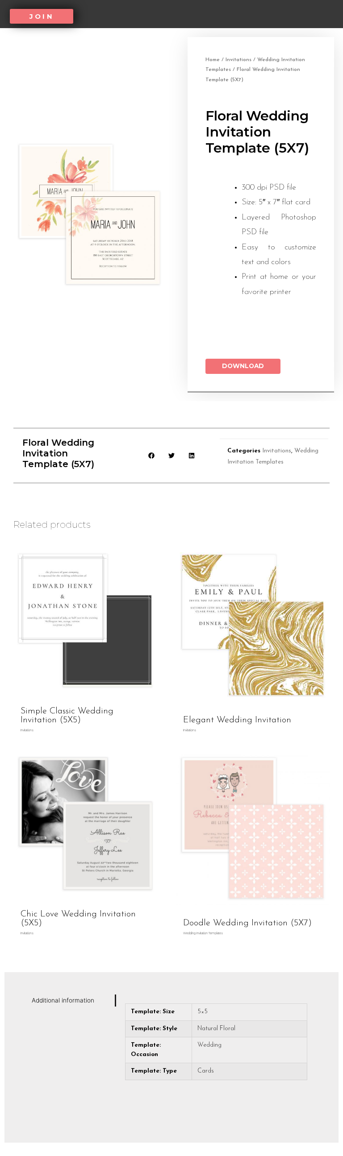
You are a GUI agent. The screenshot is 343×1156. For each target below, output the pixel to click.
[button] (41, 16)
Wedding (209, 1045)
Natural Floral (216, 1029)
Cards (205, 1071)
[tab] (71, 1000)
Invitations (238, 59)
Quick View (86, 694)
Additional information (63, 1000)
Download (243, 365)
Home (212, 59)
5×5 (202, 1012)
